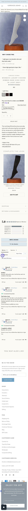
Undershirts (5, 404)
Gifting (4, 409)
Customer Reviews (7, 427)
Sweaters (4, 392)
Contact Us (5, 441)
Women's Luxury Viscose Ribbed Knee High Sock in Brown (13, 278)
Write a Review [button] (14, 239)
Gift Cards (4, 432)
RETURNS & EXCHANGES (11, 211)
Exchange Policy (6, 424)
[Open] (3, 507)
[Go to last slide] (3, 176)
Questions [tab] (13, 250)
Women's (4, 395)
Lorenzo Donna (14, 75)
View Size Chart (22, 105)
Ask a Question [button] (14, 244)
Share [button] (4, 282)
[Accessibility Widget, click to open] (2, 255)
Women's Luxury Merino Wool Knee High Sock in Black (14, 185)
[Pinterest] (13, 475)
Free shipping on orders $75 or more (14, 1)
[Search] (23, 6)
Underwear (5, 401)
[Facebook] (2, 475)
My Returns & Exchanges (8, 447)
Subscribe (14, 505)
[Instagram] (9, 475)
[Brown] (7, 94)
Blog (3, 429)
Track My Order (6, 444)
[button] (23, 282)
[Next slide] (25, 176)
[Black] (11, 94)
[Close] (25, 483)
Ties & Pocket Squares (8, 406)
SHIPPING (5, 206)
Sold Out (14, 121)
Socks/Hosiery (6, 398)
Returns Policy (6, 421)
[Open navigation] (2, 6)
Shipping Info (5, 418)
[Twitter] (6, 475)
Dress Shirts (5, 390)
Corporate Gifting (7, 452)
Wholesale (5, 450)
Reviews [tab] (4, 250)
